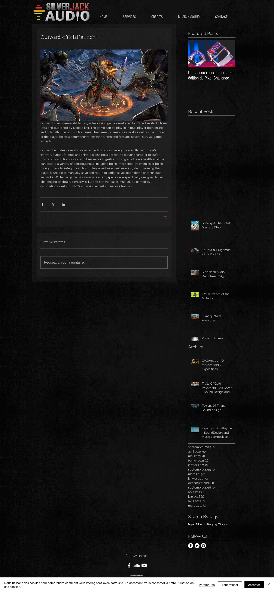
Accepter (254, 585)
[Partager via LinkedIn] (63, 204)
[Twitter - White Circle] (197, 545)
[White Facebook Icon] (129, 565)
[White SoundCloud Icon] (136, 565)
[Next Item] (228, 53)
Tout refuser (230, 585)
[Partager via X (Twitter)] (53, 204)
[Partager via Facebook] (42, 204)
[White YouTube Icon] (144, 565)
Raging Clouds (217, 524)
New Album (196, 524)
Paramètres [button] (207, 585)
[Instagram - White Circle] (203, 545)
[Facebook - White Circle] (190, 545)
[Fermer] (268, 585)
